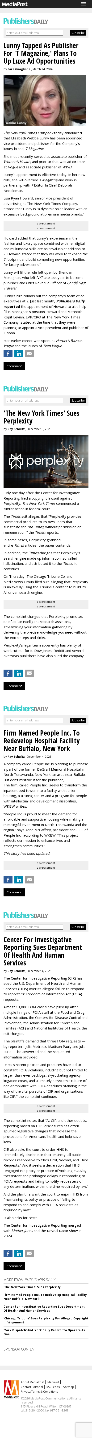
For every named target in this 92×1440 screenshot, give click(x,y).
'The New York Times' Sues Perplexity (32, 1287)
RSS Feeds (53, 1387)
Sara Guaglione (19, 69)
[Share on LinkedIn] (18, 353)
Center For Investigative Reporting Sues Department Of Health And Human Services (44, 1309)
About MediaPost (32, 1382)
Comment (14, 366)
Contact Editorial (32, 1387)
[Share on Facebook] (8, 353)
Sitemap (68, 1387)
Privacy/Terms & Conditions (39, 1392)
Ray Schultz (16, 429)
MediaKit (53, 1382)
